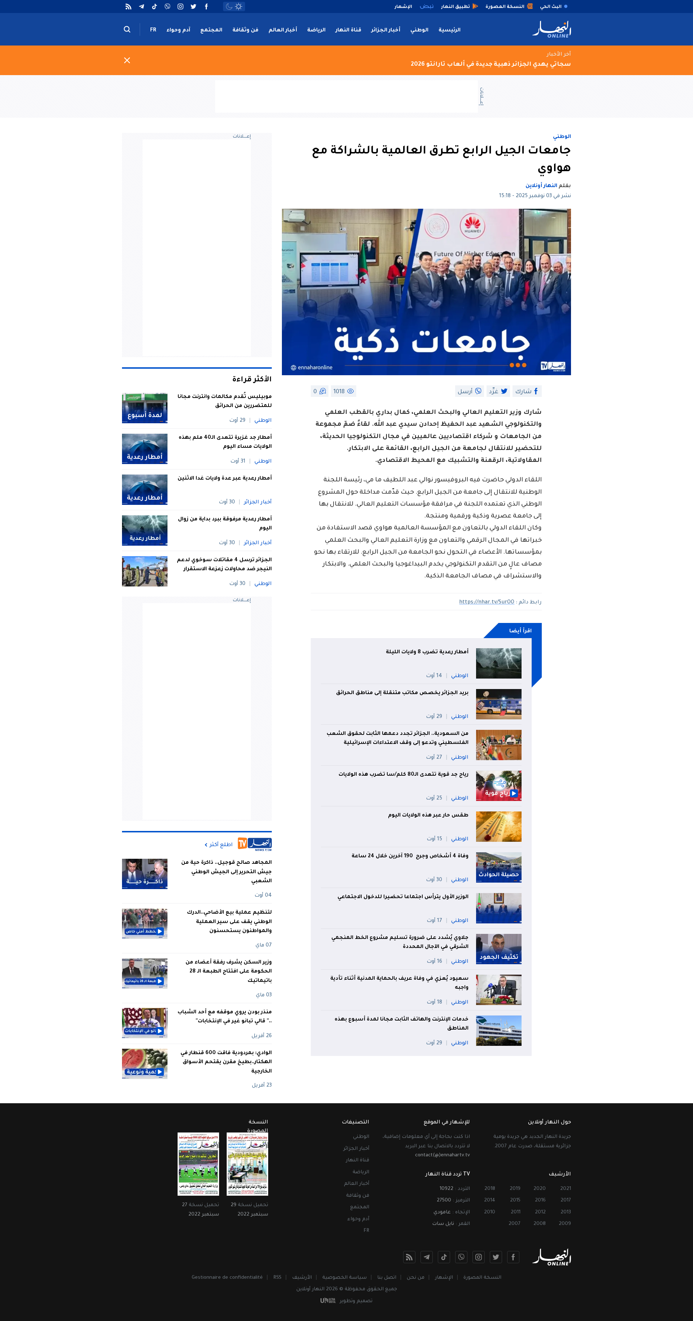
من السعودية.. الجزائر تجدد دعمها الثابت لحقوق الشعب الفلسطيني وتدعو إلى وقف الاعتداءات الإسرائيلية (397, 738)
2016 (540, 1200)
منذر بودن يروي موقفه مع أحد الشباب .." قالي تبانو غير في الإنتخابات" (225, 1017)
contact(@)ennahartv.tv (442, 1155)
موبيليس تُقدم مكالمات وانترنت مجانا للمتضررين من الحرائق (225, 402)
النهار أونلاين (541, 186)
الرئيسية (450, 31)
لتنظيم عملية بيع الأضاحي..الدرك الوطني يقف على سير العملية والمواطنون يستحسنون (229, 922)
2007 (514, 1224)
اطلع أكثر (221, 845)
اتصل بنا (386, 1278)
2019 (515, 1189)
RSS (277, 1278)
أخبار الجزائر (385, 31)
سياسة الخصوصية (344, 1278)
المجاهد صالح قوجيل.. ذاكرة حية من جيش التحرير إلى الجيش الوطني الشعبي (226, 872)
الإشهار (444, 1278)
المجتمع (211, 31)
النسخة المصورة (482, 1278)
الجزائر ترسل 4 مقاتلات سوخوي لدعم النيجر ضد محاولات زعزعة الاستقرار (224, 565)
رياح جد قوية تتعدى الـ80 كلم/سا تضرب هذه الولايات (403, 775)
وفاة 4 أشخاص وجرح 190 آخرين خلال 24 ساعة (410, 856)
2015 (515, 1200)
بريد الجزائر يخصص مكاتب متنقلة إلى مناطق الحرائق (402, 693)
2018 (489, 1189)
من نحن (415, 1278)
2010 (489, 1212)
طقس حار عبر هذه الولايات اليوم (428, 816)
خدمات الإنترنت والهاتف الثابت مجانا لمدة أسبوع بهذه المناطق (401, 1024)
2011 (515, 1212)
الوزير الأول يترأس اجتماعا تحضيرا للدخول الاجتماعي (402, 897)
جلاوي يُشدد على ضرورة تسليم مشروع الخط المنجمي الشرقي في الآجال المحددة (399, 942)
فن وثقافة (245, 31)
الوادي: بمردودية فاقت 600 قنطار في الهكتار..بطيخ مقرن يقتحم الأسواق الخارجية (226, 1062)
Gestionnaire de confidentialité (227, 1278)
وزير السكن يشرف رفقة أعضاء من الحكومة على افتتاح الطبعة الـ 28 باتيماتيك (229, 972)
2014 (489, 1200)
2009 (565, 1224)
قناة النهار (348, 31)
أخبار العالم (283, 31)
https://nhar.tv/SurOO (486, 603)
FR (153, 31)
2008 (539, 1224)
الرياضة (316, 31)
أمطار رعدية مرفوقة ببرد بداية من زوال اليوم (225, 524)
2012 (540, 1212)
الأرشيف (302, 1278)
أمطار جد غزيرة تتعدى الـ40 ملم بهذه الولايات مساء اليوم (225, 442)
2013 (566, 1212)
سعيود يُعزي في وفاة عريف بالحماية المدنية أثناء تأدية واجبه (399, 983)
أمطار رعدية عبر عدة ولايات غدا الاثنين (225, 479)
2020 (539, 1189)
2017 (566, 1200)
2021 (565, 1189)
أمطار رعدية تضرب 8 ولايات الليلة (427, 652)
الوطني (419, 31)
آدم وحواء (178, 31)
